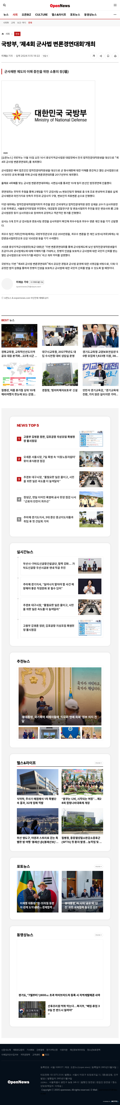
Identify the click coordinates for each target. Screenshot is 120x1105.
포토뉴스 (75, 14)
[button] (21, 695)
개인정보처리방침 (77, 1050)
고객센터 (36, 1054)
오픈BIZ (26, 14)
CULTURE (41, 14)
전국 (30, 23)
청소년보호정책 (93, 1050)
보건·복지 (21, 23)
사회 (15, 14)
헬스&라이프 (59, 14)
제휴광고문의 (18, 1050)
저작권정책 (25, 1054)
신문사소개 (6, 1050)
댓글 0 (45, 56)
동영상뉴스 (90, 14)
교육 (13, 23)
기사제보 (30, 1050)
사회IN (6, 23)
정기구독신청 (52, 1050)
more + (98, 763)
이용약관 (64, 1050)
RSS (47, 1054)
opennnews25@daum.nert (28, 287)
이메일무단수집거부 (9, 1054)
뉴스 (6, 14)
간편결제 (40, 1050)
